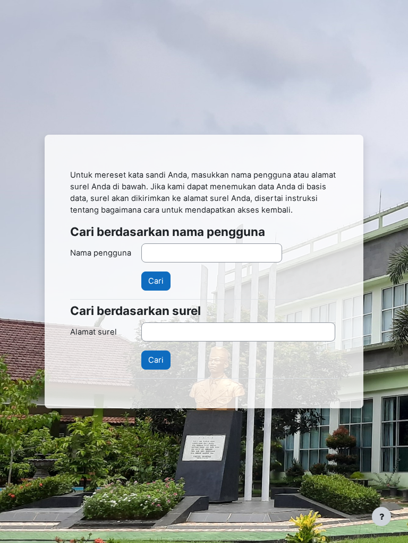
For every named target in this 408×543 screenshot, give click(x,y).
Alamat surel (93, 332)
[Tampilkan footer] (381, 516)
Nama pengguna (100, 253)
